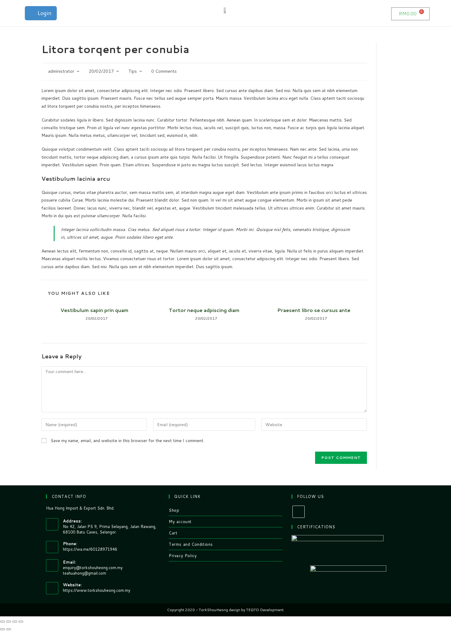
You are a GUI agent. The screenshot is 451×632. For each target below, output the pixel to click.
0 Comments (164, 71)
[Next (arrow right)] (8, 629)
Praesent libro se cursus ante (313, 310)
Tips (132, 71)
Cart (173, 533)
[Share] (8, 621)
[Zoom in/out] (20, 621)
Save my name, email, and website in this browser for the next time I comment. (127, 440)
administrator (61, 71)
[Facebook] (298, 512)
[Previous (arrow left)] (2, 629)
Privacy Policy (183, 555)
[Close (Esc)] (2, 621)
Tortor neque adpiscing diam (204, 310)
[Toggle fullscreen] (14, 621)
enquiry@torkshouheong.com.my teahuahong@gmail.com (93, 570)
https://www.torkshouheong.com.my (96, 590)
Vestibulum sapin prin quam (94, 310)
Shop (174, 510)
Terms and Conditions (191, 544)
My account (180, 521)
